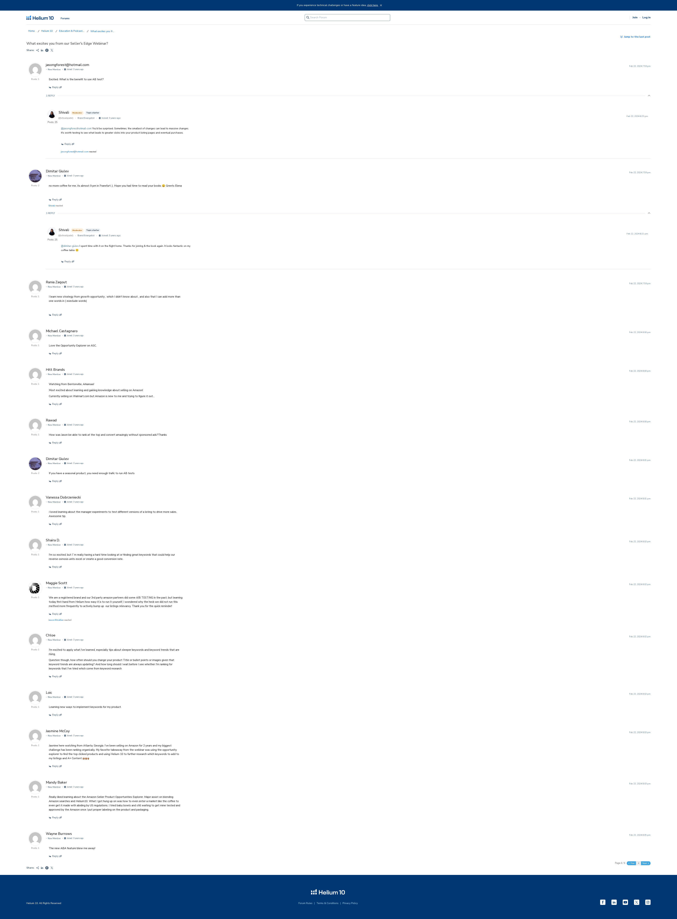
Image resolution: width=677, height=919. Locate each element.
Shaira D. (53, 540)
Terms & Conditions (327, 903)
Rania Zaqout (56, 282)
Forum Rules (305, 903)
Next (644, 863)
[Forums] (31, 31)
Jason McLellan (56, 620)
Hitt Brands (55, 369)
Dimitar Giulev (57, 171)
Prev (632, 863)
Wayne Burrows (59, 833)
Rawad (51, 420)
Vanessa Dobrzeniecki (63, 497)
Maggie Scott (56, 583)
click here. (372, 5)
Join (635, 17)
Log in (646, 17)
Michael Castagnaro (62, 331)
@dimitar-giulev (70, 246)
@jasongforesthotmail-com (76, 128)
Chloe (50, 635)
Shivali (64, 112)
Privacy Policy (350, 903)
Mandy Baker (56, 782)
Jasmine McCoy (58, 731)
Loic (49, 692)
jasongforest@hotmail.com (67, 64)
